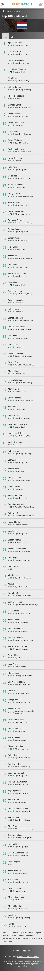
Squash (16, 11)
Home (8, 11)
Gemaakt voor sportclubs (28, 956)
